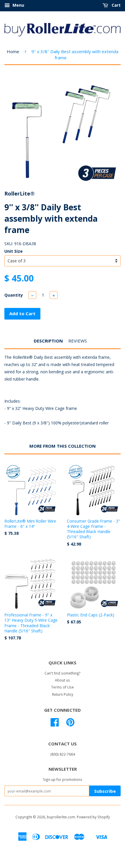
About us (62, 680)
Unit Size (13, 251)
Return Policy (62, 694)
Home (13, 51)
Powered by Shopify (93, 817)
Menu (17, 5)
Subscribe (105, 791)
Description (48, 341)
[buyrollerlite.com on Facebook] (54, 724)
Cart (115, 5)
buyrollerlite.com (61, 817)
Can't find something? (62, 673)
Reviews (77, 341)
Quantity (13, 295)
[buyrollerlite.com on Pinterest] (70, 724)
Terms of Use (62, 687)
